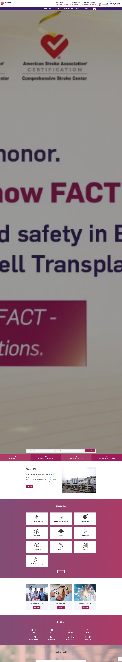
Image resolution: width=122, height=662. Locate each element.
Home (45, 8)
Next (120, 232)
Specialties (57, 8)
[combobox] (40, 451)
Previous (2, 232)
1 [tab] (76, 493)
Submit (90, 450)
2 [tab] (78, 493)
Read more (36, 607)
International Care (68, 8)
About (50, 8)
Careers (77, 8)
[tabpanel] (61, 232)
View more (61, 571)
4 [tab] (82, 493)
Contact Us (85, 8)
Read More (29, 486)
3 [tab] (80, 493)
